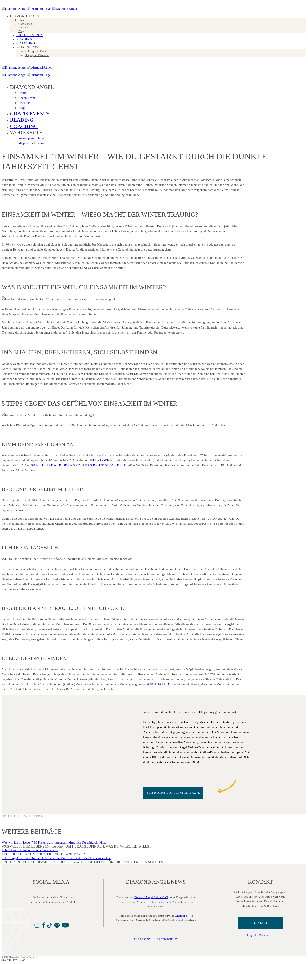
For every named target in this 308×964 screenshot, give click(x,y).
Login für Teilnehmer (259, 935)
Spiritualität (159, 684)
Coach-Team (25, 23)
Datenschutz (167, 939)
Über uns (23, 27)
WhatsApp (181, 915)
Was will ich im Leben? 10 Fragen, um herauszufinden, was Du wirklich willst (54, 842)
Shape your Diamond (37, 55)
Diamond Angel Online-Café (151, 897)
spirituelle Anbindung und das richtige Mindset (78, 465)
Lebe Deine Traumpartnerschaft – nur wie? (30, 850)
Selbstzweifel (102, 460)
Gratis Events (29, 35)
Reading (24, 39)
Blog (21, 31)
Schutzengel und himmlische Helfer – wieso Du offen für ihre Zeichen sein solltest (56, 858)
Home (21, 20)
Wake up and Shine (36, 51)
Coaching (25, 43)
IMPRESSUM (142, 939)
